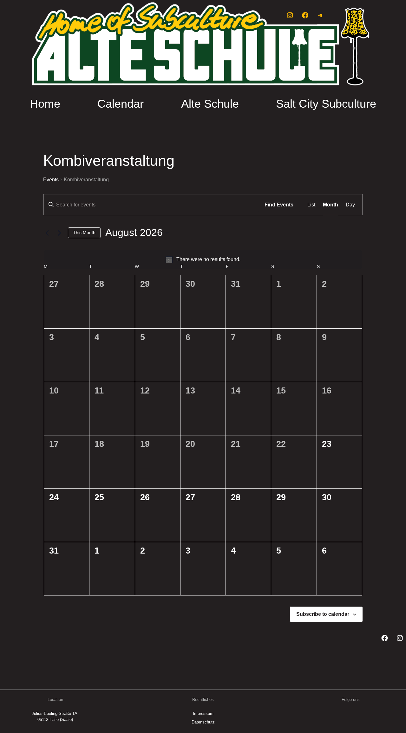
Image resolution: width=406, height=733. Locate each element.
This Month (84, 232)
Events (51, 179)
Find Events (279, 204)
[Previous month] (47, 233)
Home (45, 103)
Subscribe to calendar (322, 614)
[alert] (203, 259)
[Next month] (59, 233)
